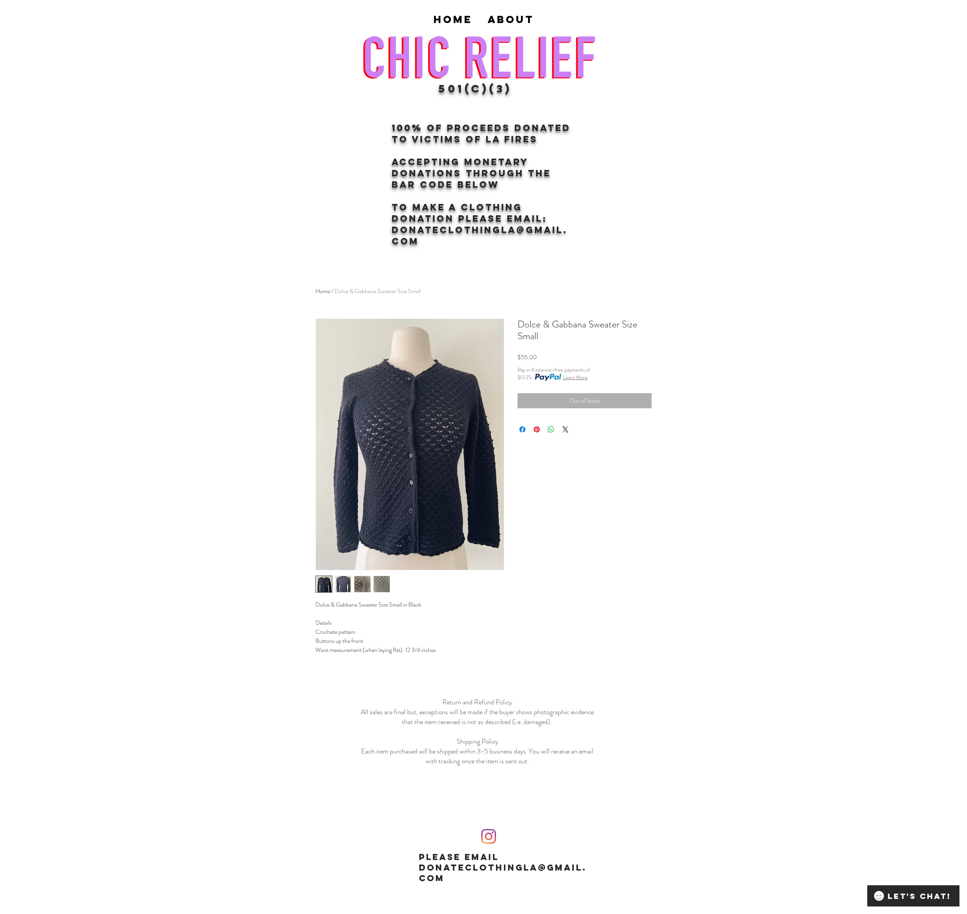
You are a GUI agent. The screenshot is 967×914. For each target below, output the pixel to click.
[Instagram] (488, 836)
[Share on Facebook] (522, 429)
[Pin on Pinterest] (536, 429)
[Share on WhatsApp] (551, 429)
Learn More (575, 377)
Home (322, 291)
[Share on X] (565, 429)
